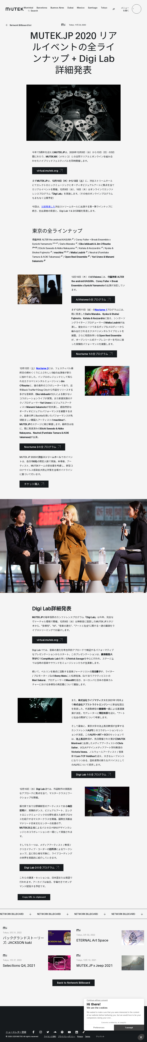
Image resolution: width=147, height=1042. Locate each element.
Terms (87, 1036)
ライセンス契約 (50, 1036)
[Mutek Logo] (15, 9)
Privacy (80, 1036)
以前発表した (48, 206)
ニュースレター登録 (16, 1031)
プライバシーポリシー (66, 1036)
